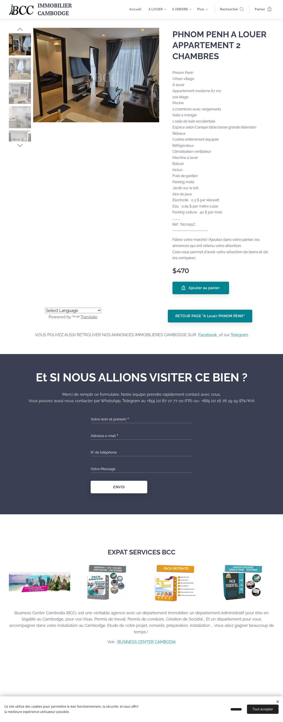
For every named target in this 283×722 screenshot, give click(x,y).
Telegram (239, 334)
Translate (89, 317)
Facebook (208, 334)
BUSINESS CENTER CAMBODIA (146, 641)
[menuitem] (136, 9)
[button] (231, 9)
